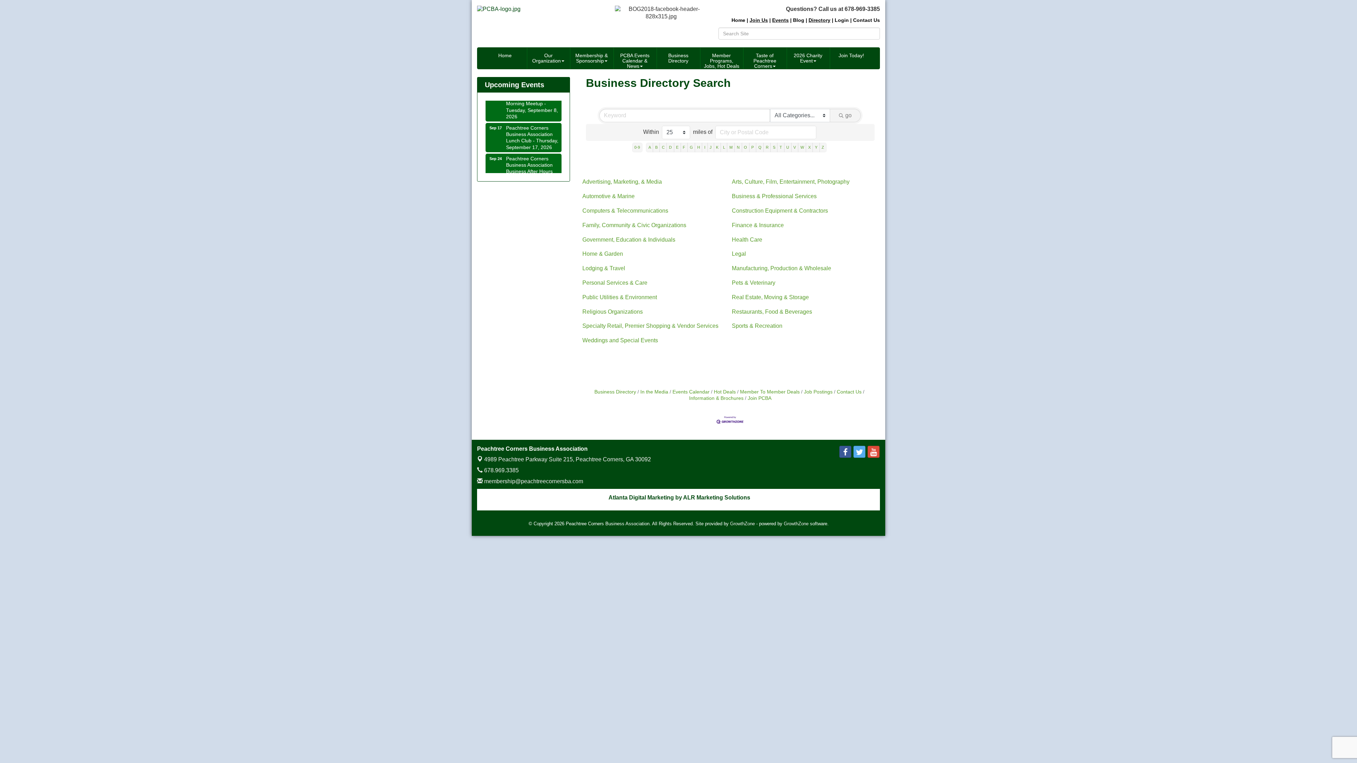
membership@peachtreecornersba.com (533, 481)
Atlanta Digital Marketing (641, 498)
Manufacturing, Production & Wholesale (781, 268)
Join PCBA (759, 398)
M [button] (731, 147)
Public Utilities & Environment (619, 297)
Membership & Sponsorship (591, 58)
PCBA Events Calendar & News (635, 61)
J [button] (711, 147)
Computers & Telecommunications (625, 211)
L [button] (724, 147)
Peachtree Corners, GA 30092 (567, 459)
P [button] (752, 147)
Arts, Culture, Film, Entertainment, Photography (791, 182)
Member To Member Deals (770, 392)
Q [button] (760, 147)
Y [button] (816, 147)
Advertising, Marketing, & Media (622, 182)
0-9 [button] (637, 147)
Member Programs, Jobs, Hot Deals (721, 61)
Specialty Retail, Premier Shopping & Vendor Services (650, 326)
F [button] (684, 147)
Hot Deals (725, 392)
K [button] (717, 147)
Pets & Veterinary (753, 283)
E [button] (677, 147)
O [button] (745, 147)
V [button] (794, 147)
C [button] (663, 147)
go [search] (848, 115)
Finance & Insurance (758, 225)
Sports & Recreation (757, 326)
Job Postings (818, 392)
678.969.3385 (501, 470)
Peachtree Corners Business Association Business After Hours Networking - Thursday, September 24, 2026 (532, 162)
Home (505, 55)
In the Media (654, 392)
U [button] (787, 147)
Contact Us (849, 392)
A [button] (649, 147)
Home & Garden (602, 254)
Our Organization (546, 58)
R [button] (767, 147)
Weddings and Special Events (620, 340)
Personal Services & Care (614, 283)
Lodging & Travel (603, 268)
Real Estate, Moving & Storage (770, 297)
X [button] (809, 147)
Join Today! (851, 55)
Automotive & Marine (608, 196)
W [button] (802, 147)
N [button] (738, 147)
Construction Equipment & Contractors (780, 211)
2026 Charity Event (808, 58)
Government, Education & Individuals (628, 240)
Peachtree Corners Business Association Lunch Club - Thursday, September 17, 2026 (532, 128)
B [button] (656, 147)
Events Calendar (691, 392)
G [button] (691, 147)
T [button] (781, 147)
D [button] (670, 147)
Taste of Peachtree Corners (764, 61)
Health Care (747, 240)
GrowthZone (742, 523)
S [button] (774, 147)
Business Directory (678, 58)
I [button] (704, 147)
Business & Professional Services (774, 196)
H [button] (698, 147)
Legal (739, 254)
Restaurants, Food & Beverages (772, 312)
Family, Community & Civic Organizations (634, 225)
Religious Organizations (612, 312)
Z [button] (823, 147)
